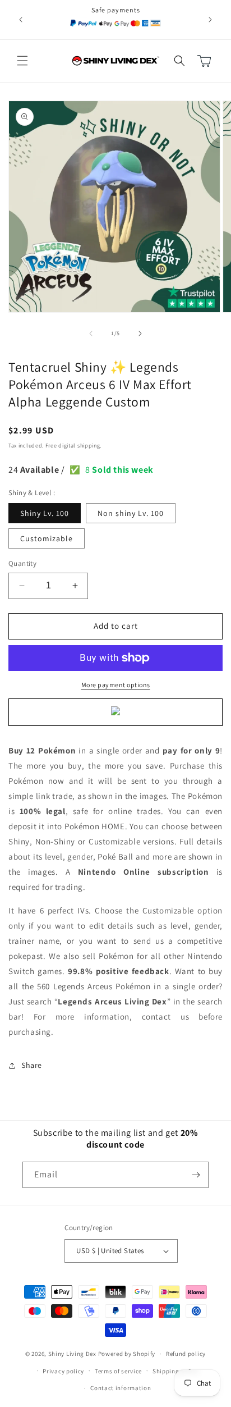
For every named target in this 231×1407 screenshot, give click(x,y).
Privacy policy (63, 1371)
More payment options (115, 684)
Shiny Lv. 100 (44, 513)
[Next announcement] (210, 19)
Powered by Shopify (127, 1354)
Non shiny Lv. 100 (131, 513)
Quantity (22, 563)
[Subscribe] (195, 1175)
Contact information (120, 1388)
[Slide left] (90, 333)
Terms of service (118, 1371)
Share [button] (31, 1065)
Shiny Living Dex (72, 1354)
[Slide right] (140, 333)
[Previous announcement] (20, 19)
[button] (22, 60)
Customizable (46, 538)
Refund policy (186, 1354)
